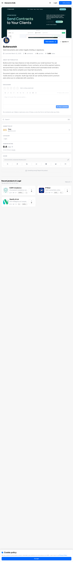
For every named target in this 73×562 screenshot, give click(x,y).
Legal (5, 138)
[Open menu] (2, 3)
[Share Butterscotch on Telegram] (46, 164)
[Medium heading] (20, 92)
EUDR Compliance (15, 188)
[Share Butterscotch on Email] (65, 164)
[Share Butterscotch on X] (7, 164)
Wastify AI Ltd (14, 199)
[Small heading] (23, 92)
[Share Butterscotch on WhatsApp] (36, 164)
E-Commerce (62, 192)
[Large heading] (17, 92)
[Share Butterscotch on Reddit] (55, 164)
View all (67, 182)
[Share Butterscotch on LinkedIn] (26, 164)
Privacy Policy (63, 555)
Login (55, 3)
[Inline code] (13, 92)
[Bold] (5, 92)
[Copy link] (68, 159)
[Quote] (33, 92)
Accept (36, 558)
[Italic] (8, 92)
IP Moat (47, 188)
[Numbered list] (30, 92)
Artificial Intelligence (21, 192)
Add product (66, 3)
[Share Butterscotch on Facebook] (17, 164)
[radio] (4, 88)
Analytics (20, 204)
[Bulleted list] (27, 92)
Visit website (49, 41)
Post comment (63, 106)
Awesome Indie (9, 3)
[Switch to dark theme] (50, 3)
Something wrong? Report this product (37, 170)
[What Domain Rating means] (12, 146)
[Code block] (36, 92)
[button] (36, 100)
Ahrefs (13, 150)
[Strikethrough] (11, 92)
